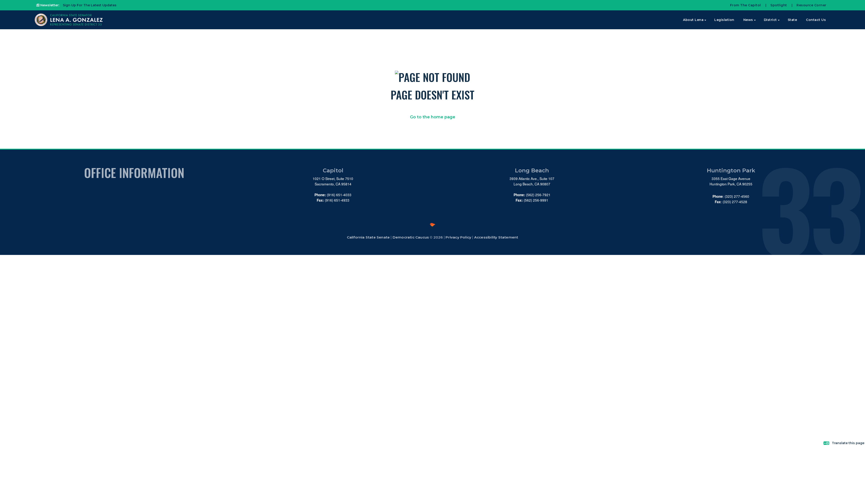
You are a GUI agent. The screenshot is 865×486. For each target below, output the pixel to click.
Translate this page (848, 443)
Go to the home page (432, 117)
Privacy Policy (458, 237)
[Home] (69, 20)
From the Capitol (745, 5)
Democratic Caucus (411, 237)
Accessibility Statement (496, 237)
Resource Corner (811, 5)
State (792, 20)
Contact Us (816, 20)
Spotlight (778, 5)
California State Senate (368, 237)
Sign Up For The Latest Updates (89, 5)
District (770, 20)
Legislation (724, 20)
